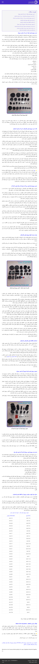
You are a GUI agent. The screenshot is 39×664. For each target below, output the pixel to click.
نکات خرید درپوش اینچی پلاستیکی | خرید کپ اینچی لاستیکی (24, 16)
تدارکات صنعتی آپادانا (33, 662)
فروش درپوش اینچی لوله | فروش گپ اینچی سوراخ (25, 24)
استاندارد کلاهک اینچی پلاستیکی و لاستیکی (27, 22)
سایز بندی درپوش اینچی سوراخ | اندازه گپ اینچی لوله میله (24, 26)
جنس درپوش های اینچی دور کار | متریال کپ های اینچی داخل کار (23, 18)
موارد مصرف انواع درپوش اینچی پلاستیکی (27, 20)
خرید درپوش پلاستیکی (33, 637)
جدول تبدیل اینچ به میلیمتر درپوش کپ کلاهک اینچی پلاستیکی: (25, 28)
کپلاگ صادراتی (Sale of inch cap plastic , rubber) (27, 30)
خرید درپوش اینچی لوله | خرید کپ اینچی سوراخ (26, 14)
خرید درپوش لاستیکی (24, 637)
